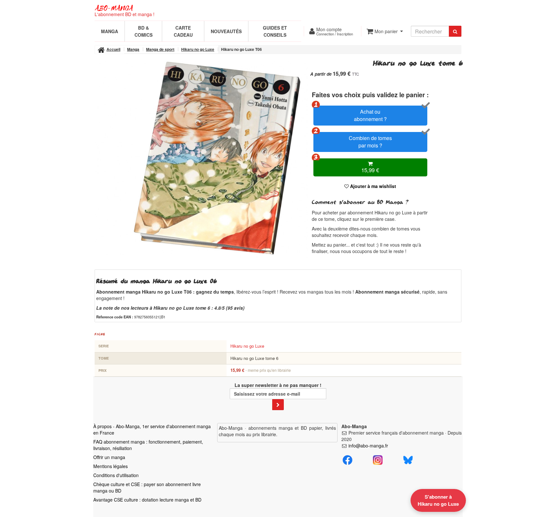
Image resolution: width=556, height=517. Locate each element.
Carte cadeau (183, 31)
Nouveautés (226, 31)
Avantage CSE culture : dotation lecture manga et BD (147, 499)
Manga (109, 31)
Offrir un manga (109, 457)
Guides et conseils (275, 31)
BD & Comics (143, 31)
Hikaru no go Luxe (247, 346)
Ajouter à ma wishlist (372, 186)
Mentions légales (110, 466)
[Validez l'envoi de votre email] (278, 404)
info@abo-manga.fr (368, 445)
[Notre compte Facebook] (347, 459)
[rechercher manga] (455, 31)
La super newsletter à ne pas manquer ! (278, 385)
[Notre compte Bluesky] (408, 459)
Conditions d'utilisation (116, 475)
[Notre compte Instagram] (378, 459)
